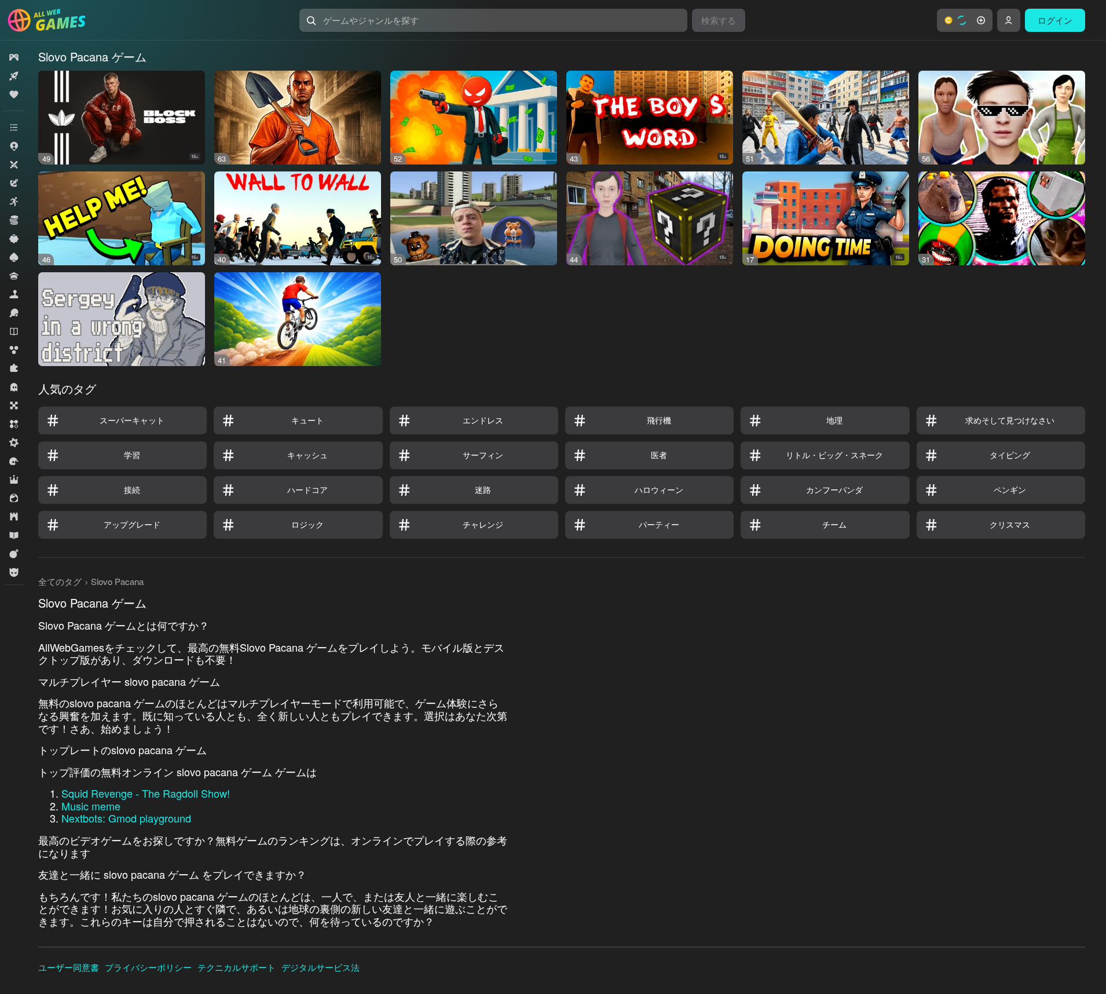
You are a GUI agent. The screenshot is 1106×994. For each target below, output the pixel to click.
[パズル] (13, 368)
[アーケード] (13, 201)
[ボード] (13, 405)
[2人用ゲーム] (13, 164)
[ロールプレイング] (13, 479)
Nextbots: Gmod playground (126, 817)
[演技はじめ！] (13, 553)
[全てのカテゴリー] (13, 127)
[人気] (13, 94)
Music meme (90, 805)
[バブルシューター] (13, 350)
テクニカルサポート (236, 967)
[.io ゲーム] (13, 146)
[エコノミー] (13, 220)
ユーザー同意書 (68, 967)
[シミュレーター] (13, 294)
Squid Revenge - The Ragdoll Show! (145, 793)
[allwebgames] (50, 20)
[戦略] (13, 516)
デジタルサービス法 (320, 967)
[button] (965, 20)
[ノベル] (13, 331)
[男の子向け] (13, 572)
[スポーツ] (13, 313)
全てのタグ (60, 581)
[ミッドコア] (13, 442)
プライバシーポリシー (148, 967)
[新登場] (13, 76)
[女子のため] (13, 498)
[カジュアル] (13, 238)
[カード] (13, 257)
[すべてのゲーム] (13, 57)
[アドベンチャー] (13, 183)
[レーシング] (13, 461)
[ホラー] (13, 387)
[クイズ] (13, 275)
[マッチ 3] (13, 424)
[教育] (13, 535)
